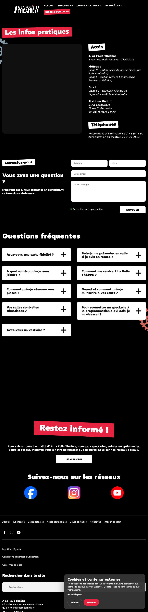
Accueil (49, 5)
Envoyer (132, 209)
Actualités (95, 522)
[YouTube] (19, 532)
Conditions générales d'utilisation (20, 556)
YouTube (117, 492)
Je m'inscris (74, 459)
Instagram (74, 492)
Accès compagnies (57, 522)
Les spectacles (36, 522)
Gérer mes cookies (12, 564)
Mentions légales (11, 549)
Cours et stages (88, 5)
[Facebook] (4, 532)
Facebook (30, 492)
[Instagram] (12, 532)
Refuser (75, 602)
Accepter (91, 602)
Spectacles (65, 5)
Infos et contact (112, 522)
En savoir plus (74, 594)
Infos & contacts (57, 12)
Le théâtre (112, 5)
